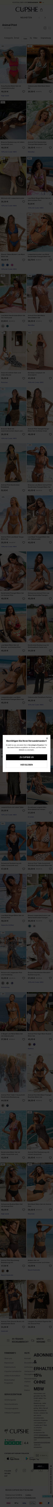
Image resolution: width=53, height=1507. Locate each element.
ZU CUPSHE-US (27, 757)
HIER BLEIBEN (26, 765)
